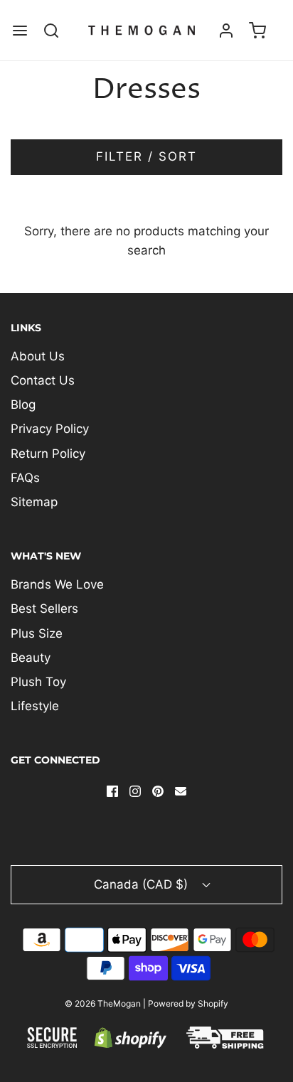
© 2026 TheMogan (103, 1003)
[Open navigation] (19, 30)
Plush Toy (38, 682)
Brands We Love (57, 584)
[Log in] (226, 30)
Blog (23, 404)
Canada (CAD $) (142, 884)
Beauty (30, 657)
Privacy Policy (50, 429)
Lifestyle (35, 706)
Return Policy (48, 453)
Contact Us (43, 380)
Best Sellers (44, 608)
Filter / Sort (146, 156)
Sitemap (34, 502)
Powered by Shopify (188, 1003)
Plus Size (37, 633)
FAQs (25, 478)
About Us (38, 356)
